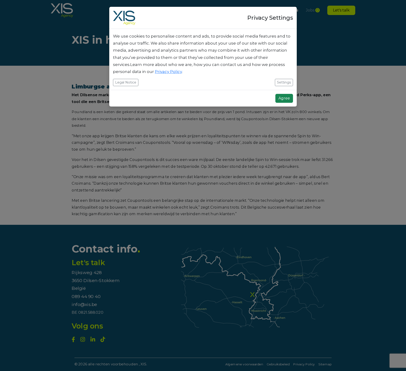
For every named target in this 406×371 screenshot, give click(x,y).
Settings (284, 82)
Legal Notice (125, 82)
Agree (284, 98)
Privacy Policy (168, 71)
